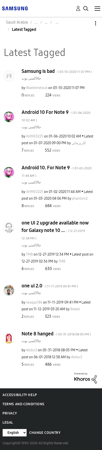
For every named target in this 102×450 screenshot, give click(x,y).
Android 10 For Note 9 (56, 115)
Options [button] (87, 23)
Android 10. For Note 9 (57, 171)
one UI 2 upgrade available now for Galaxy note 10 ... (55, 230)
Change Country (44, 433)
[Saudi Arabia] (15, 8)
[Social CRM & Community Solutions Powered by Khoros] (85, 377)
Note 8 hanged (56, 334)
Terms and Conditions (23, 404)
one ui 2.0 (50, 286)
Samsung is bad (57, 71)
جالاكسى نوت (31, 78)
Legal (7, 422)
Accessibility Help (19, 395)
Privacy (9, 413)
